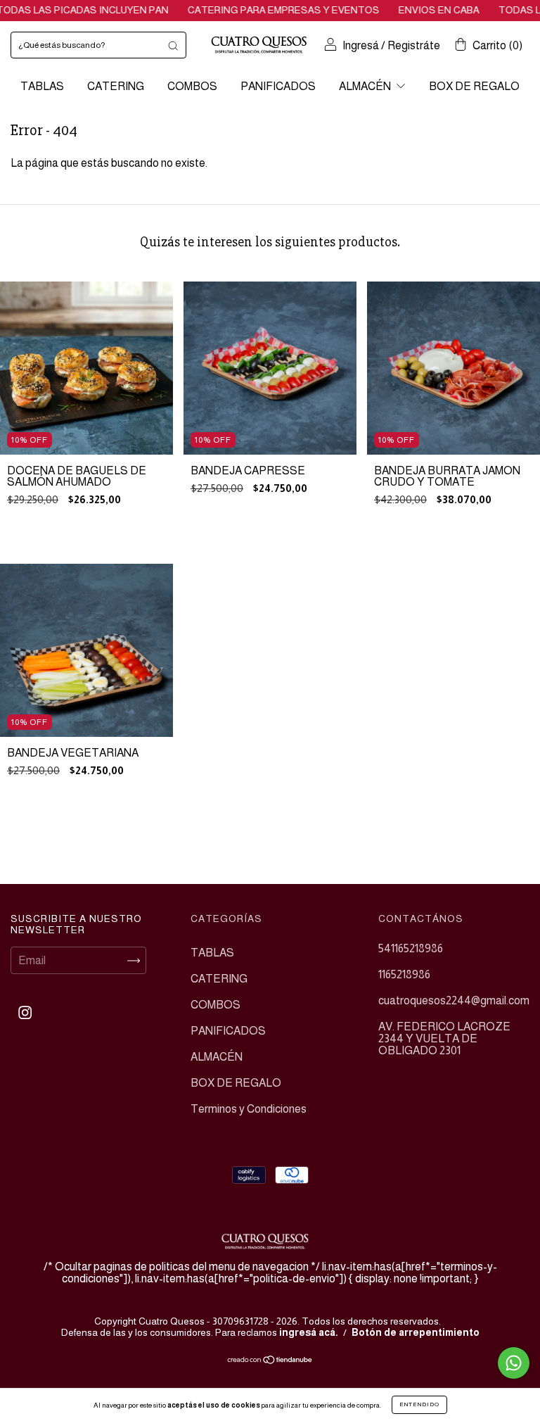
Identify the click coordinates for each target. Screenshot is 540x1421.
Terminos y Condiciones (249, 1109)
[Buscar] (173, 45)
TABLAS (42, 86)
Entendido (419, 1404)
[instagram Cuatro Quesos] (25, 1013)
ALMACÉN (366, 86)
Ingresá (360, 45)
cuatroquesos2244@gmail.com (453, 1000)
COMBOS (192, 86)
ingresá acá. (308, 1332)
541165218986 (410, 948)
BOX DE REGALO (474, 86)
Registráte (413, 45)
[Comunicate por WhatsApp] (513, 1363)
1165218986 (404, 974)
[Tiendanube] (270, 1361)
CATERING (115, 86)
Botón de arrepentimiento (416, 1332)
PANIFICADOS (278, 86)
